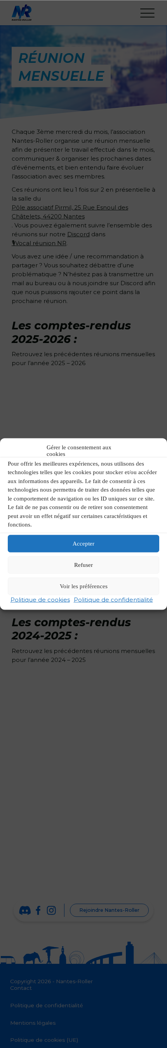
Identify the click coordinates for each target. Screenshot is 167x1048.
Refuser (83, 565)
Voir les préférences (84, 586)
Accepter (83, 543)
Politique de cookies (40, 599)
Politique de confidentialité (113, 599)
